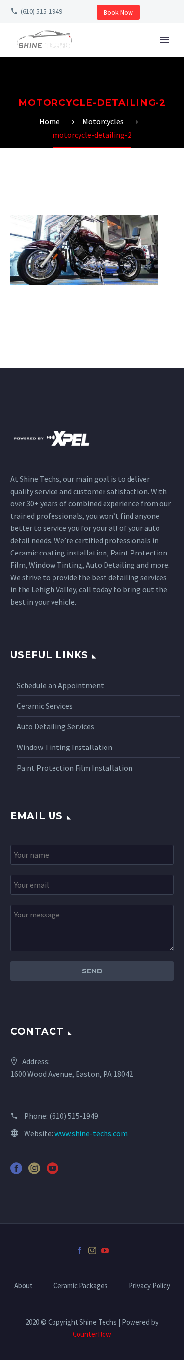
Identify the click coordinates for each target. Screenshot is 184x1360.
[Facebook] (79, 1250)
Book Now (118, 12)
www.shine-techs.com (91, 1133)
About (23, 1286)
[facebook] (16, 1172)
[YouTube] (105, 1250)
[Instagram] (92, 1250)
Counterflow (92, 1334)
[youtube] (52, 1172)
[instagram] (34, 1172)
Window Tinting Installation (64, 747)
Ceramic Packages (80, 1286)
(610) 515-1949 (41, 11)
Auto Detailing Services (55, 726)
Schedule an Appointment (60, 685)
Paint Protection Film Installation (74, 768)
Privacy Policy (149, 1286)
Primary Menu (165, 39)
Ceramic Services (45, 706)
